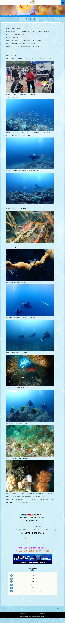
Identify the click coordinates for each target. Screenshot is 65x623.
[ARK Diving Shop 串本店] (30, 2)
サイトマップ (24, 613)
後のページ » (60, 608)
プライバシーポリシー (40, 613)
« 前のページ (4, 608)
